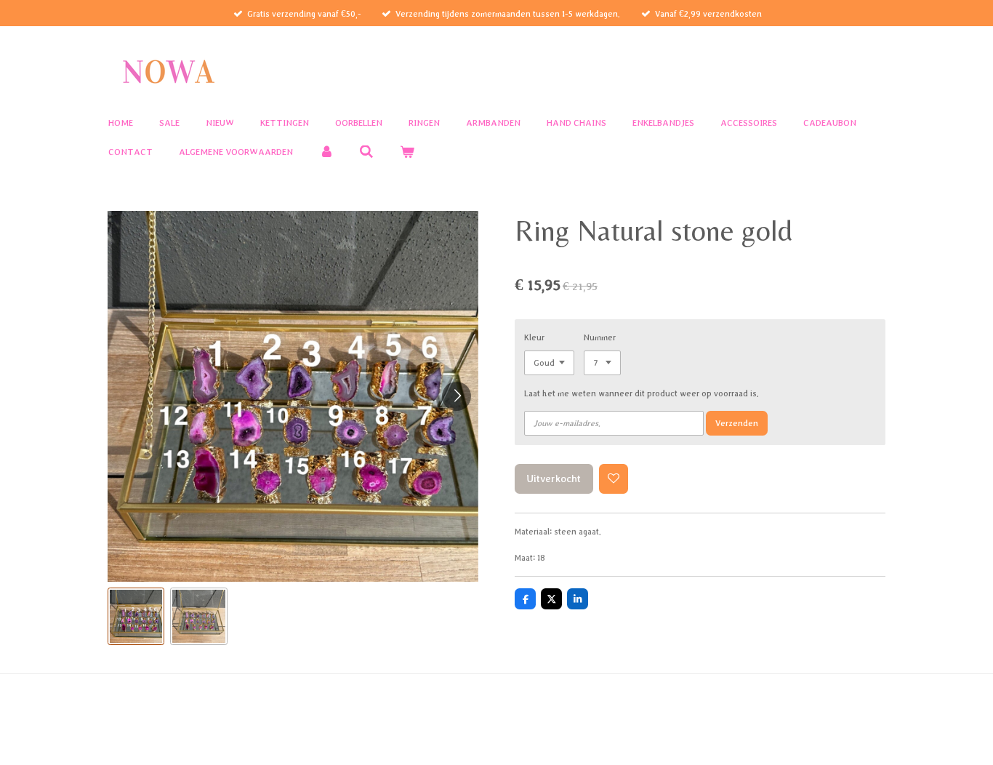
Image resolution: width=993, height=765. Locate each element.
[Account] (326, 152)
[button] (136, 616)
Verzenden (736, 423)
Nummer (600, 337)
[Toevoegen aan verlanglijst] (614, 479)
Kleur (534, 337)
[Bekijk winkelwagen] (407, 152)
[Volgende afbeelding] (456, 396)
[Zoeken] (367, 152)
